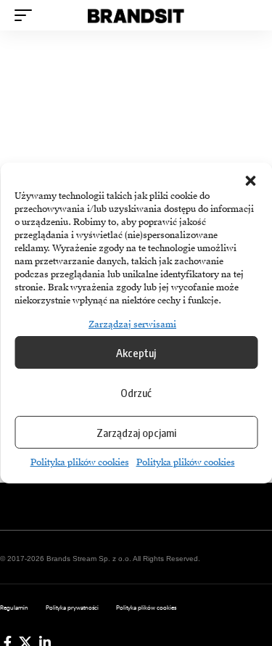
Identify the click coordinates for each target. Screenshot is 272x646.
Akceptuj (136, 352)
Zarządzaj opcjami (136, 432)
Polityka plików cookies (79, 462)
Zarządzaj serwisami (132, 324)
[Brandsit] (136, 15)
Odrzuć (136, 392)
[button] (250, 180)
